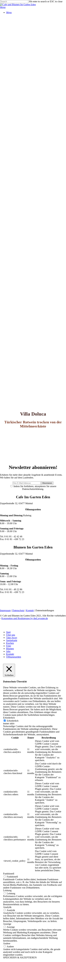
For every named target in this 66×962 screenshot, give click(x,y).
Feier (8, 646)
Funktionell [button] (8, 873)
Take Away (11, 637)
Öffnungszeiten (13, 657)
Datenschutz (18, 610)
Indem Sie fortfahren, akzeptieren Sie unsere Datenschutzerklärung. (34, 487)
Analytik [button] (7, 907)
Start (8, 632)
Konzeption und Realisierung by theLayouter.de (24, 618)
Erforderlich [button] (9, 717)
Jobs (8, 651)
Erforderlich (12, 720)
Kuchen (10, 643)
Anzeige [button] (7, 924)
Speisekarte (11, 640)
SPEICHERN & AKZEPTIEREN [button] (20, 957)
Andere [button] (6, 943)
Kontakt (30, 610)
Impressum (5, 610)
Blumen (10, 648)
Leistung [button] (7, 890)
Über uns (10, 635)
